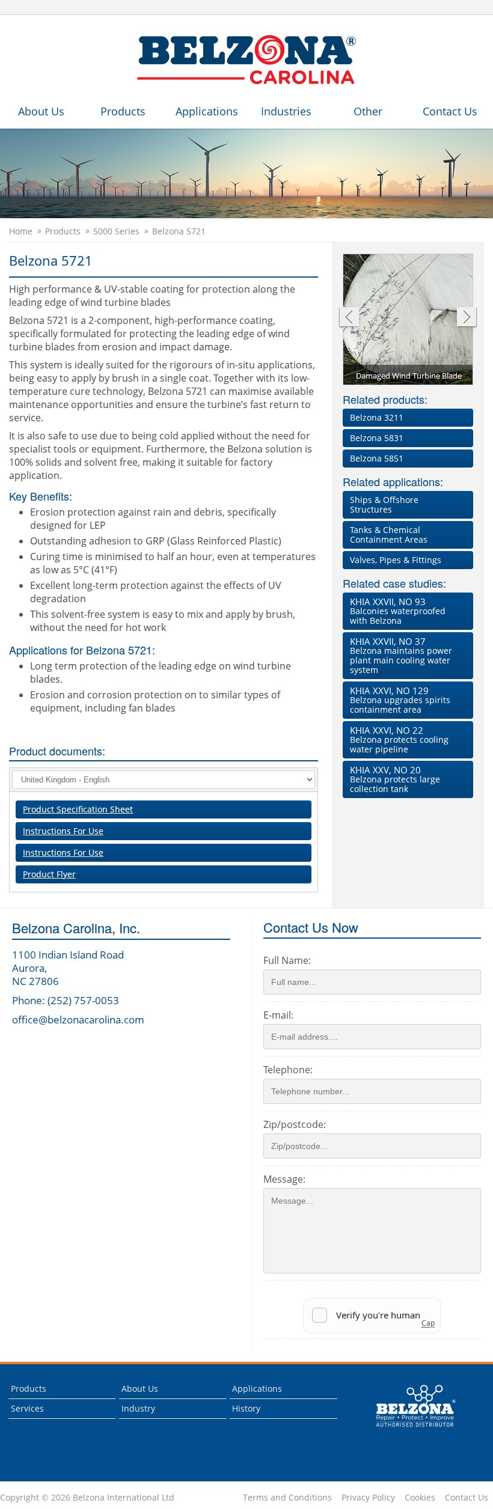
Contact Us (450, 111)
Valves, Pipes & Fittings (395, 559)
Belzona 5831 (376, 438)
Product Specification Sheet (78, 809)
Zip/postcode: (294, 1124)
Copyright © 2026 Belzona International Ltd (87, 1497)
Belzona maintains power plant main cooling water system (401, 655)
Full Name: (287, 960)
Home (20, 231)
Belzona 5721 (179, 231)
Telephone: (288, 1070)
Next (466, 318)
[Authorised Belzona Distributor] (246, 60)
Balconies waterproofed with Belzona (398, 611)
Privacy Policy (368, 1497)
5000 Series (116, 231)
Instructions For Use (63, 831)
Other (368, 111)
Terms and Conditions (287, 1497)
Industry (138, 1408)
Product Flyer (49, 874)
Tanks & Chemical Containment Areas (388, 534)
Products (122, 111)
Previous (348, 318)
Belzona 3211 (376, 417)
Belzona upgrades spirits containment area (400, 699)
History (246, 1408)
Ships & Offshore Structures (384, 504)
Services (27, 1408)
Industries (286, 111)
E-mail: (278, 1015)
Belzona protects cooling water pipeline (399, 739)
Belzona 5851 (376, 458)
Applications (207, 111)
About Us (41, 111)
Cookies (420, 1497)
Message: (284, 1179)
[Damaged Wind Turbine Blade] (408, 320)
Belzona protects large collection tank (395, 779)
